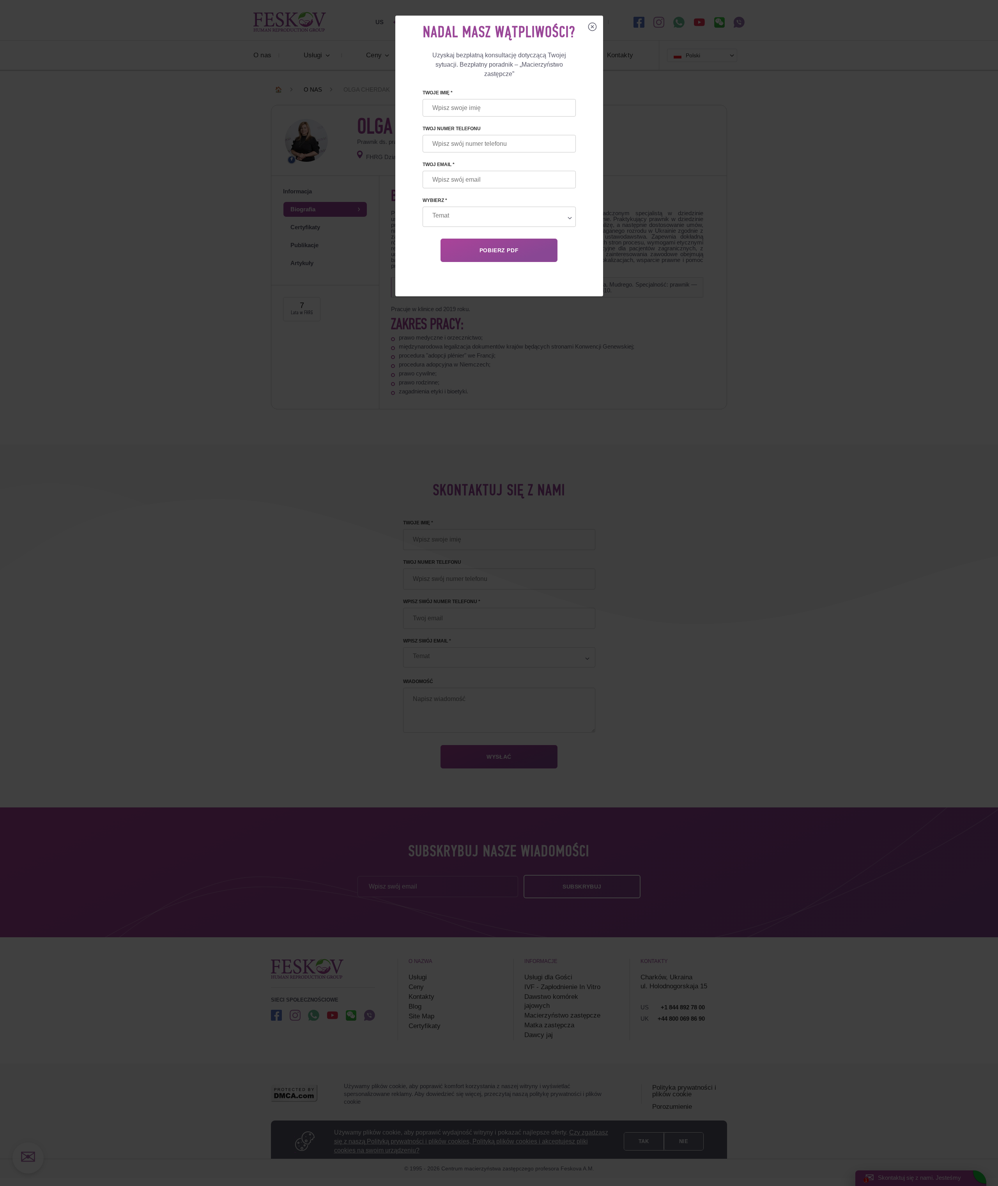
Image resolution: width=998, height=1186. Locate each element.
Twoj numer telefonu (452, 128)
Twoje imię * (438, 92)
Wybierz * (435, 200)
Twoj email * (439, 164)
